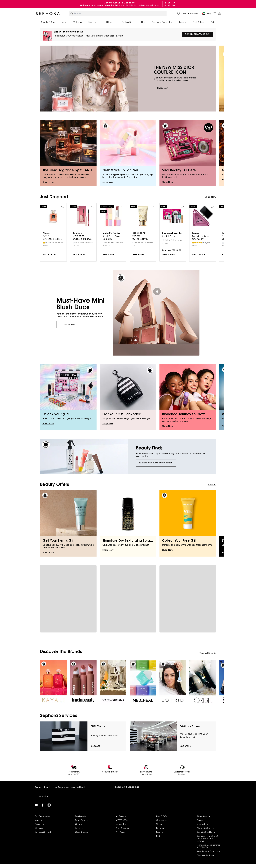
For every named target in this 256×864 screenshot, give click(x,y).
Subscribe (43, 797)
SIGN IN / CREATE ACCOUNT (198, 34)
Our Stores (185, 746)
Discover (95, 746)
